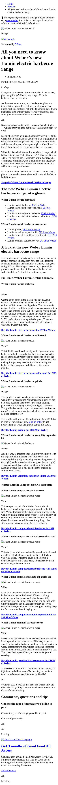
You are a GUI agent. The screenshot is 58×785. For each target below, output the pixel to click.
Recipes (11, 6)
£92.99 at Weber (47, 232)
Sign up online (35, 422)
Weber (18, 44)
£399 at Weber (48, 213)
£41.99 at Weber (48, 240)
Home (10, 3)
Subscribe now (8, 770)
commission (12, 20)
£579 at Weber (39, 205)
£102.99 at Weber (31, 229)
